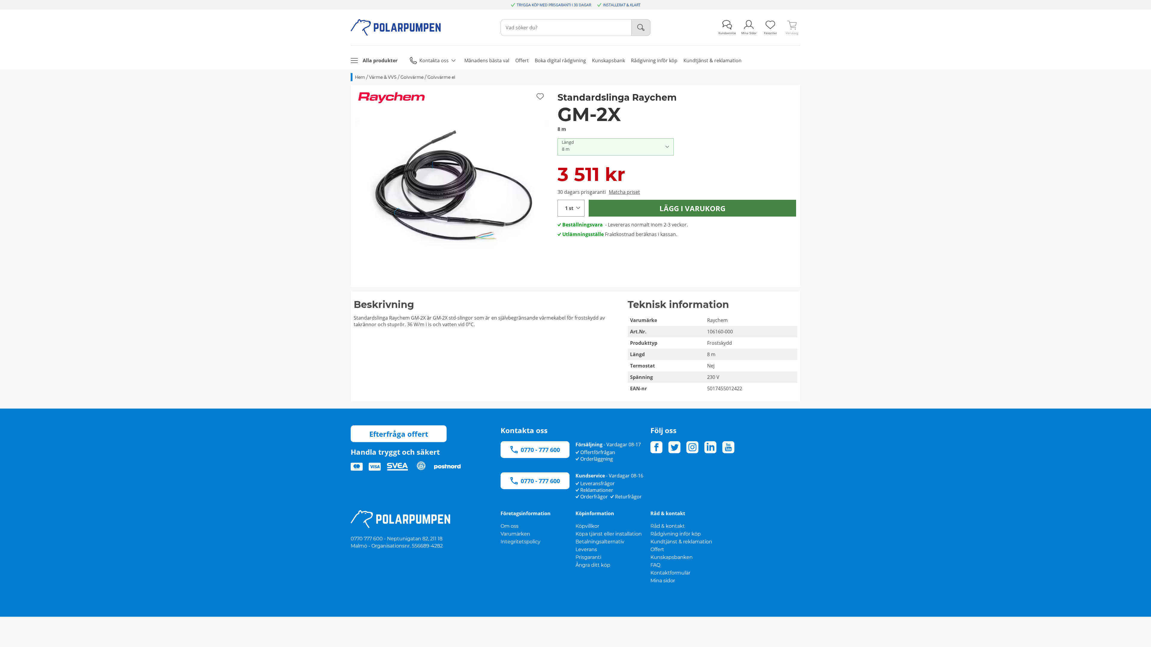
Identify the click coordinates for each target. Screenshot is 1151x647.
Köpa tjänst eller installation (609, 534)
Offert (657, 549)
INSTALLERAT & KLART (622, 4)
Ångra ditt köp (593, 565)
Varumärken (515, 534)
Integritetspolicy (520, 542)
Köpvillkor (587, 526)
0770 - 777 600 (540, 450)
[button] (452, 186)
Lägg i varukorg (692, 208)
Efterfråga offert (398, 434)
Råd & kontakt (667, 526)
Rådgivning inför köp (675, 534)
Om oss (510, 526)
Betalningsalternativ (600, 542)
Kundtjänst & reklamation (681, 542)
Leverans (586, 549)
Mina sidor (662, 580)
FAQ (655, 565)
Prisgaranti (588, 557)
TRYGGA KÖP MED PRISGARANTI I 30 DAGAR (554, 4)
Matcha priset (624, 192)
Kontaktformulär (670, 573)
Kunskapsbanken (671, 557)
